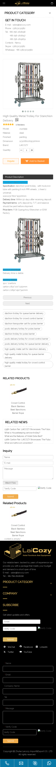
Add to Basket (37, 161)
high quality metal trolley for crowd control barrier (25, 364)
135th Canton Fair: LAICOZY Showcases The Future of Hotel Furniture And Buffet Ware (28, 427)
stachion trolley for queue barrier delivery (24, 313)
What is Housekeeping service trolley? (22, 431)
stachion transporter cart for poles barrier (24, 323)
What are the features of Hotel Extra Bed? (23, 434)
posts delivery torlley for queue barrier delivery (27, 344)
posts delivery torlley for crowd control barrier (26, 339)
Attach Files (10, 483)
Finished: (7, 137)
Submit (10, 496)
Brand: (6, 145)
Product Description (14, 177)
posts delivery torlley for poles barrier (22, 329)
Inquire (10, 161)
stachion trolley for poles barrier (20, 334)
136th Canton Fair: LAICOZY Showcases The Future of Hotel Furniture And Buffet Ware (28, 438)
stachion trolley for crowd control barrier (24, 318)
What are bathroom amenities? (18, 441)
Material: (6, 133)
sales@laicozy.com (22, 25)
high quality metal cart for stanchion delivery (25, 349)
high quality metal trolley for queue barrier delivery (24, 356)
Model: (6, 129)
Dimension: (8, 141)
